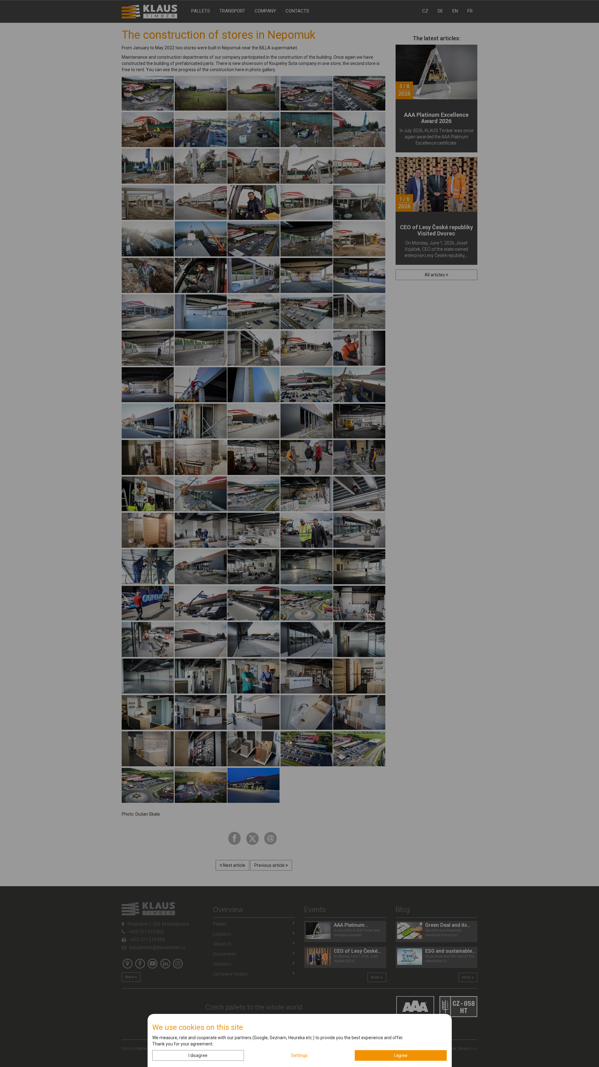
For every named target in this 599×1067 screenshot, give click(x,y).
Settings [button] (299, 1055)
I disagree (197, 1055)
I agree (400, 1055)
